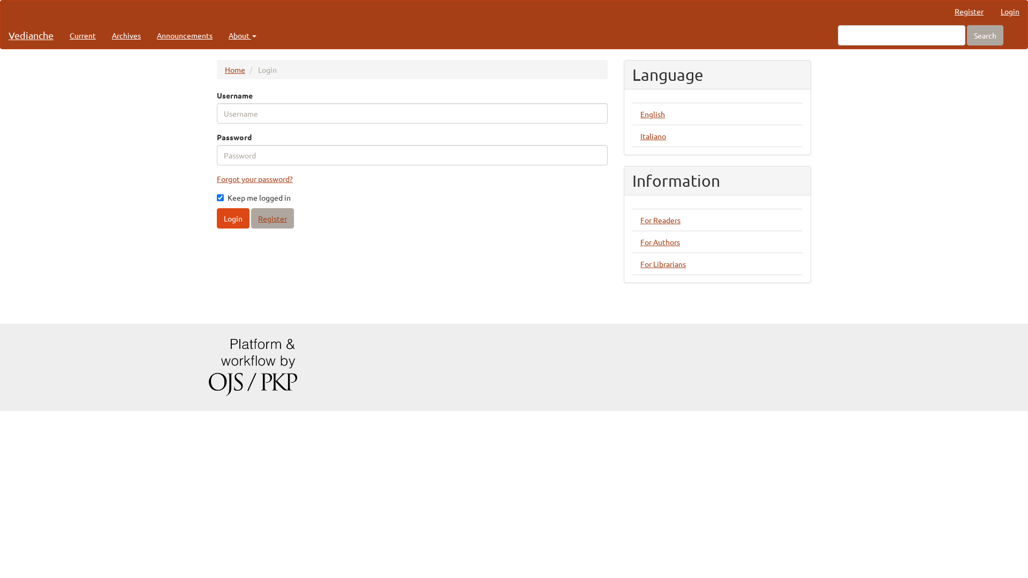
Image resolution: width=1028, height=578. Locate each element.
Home (235, 69)
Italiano (653, 136)
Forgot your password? (255, 179)
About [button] (240, 35)
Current (83, 35)
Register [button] (272, 218)
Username (235, 95)
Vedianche (31, 35)
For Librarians (663, 264)
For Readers (660, 220)
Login (1010, 11)
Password (234, 137)
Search (985, 35)
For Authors (660, 242)
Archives (126, 35)
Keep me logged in (259, 197)
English (652, 114)
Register (969, 11)
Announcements (185, 35)
